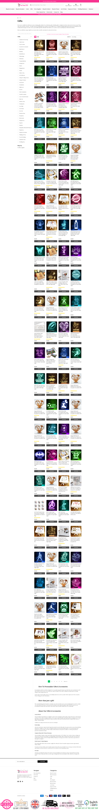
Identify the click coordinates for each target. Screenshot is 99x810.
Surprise (21, 125)
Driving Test (21, 63)
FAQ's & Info (49, 12)
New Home (21, 108)
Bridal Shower (22, 53)
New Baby (21, 106)
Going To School (22, 80)
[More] (41, 8)
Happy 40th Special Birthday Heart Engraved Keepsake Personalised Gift (76, 386)
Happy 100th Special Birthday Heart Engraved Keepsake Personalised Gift (76, 437)
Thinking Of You (22, 134)
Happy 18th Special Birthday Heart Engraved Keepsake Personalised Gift (51, 488)
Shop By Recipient (20, 9)
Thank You (21, 130)
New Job (21, 111)
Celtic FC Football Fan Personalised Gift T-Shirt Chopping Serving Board (39, 283)
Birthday (21, 51)
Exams (20, 70)
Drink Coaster (38, 741)
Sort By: (69, 36)
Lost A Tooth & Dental (23, 96)
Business (91, 9)
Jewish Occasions (22, 94)
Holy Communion (22, 91)
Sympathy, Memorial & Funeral (25, 127)
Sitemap (35, 779)
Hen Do (20, 89)
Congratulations (22, 61)
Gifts (31, 9)
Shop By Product (46, 9)
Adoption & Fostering (23, 39)
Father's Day (21, 72)
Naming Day (21, 103)
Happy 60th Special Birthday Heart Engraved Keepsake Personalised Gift (39, 412)
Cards (27, 9)
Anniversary (21, 42)
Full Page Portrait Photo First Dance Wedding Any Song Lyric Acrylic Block (76, 488)
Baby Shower (21, 49)
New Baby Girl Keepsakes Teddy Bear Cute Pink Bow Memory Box (76, 513)
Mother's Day (22, 101)
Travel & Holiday (22, 137)
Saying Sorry (21, 120)
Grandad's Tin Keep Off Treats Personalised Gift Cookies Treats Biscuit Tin (51, 182)
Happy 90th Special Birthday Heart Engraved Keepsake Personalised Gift (39, 437)
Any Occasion (22, 44)
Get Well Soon (22, 75)
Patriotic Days (22, 113)
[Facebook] (18, 781)
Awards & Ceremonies (23, 46)
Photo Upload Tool (41, 12)
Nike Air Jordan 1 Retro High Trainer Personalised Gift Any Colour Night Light (39, 182)
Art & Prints (63, 9)
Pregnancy (21, 115)
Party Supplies (37, 9)
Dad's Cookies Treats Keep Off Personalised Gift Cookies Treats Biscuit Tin (64, 463)
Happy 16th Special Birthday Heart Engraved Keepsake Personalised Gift (76, 412)
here (40, 695)
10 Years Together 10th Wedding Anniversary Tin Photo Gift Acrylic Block (51, 591)
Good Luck (21, 82)
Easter (20, 65)
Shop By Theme (55, 9)
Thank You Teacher (23, 132)
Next (65, 681)
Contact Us (56, 12)
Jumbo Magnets (45, 741)
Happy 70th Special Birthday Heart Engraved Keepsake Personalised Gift (51, 565)
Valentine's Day (22, 139)
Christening (21, 56)
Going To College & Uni (24, 77)
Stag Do (21, 122)
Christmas (21, 58)
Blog (61, 12)
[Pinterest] (22, 781)
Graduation (21, 84)
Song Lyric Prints (72, 9)
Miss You (21, 99)
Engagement (21, 68)
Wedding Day (22, 141)
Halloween (21, 87)
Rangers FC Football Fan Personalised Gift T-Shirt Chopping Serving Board (51, 258)
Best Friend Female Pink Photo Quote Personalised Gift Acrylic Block (76, 641)
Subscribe (42, 761)
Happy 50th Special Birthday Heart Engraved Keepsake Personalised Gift (51, 207)
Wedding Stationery (82, 9)
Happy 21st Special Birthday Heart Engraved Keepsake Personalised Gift (64, 591)
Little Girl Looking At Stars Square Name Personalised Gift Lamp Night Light (51, 283)
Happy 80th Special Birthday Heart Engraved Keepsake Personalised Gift (51, 309)
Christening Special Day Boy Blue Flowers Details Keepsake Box (51, 667)
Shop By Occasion (10, 9)
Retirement (21, 118)
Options (40, 61)
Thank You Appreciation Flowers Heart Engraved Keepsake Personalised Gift (64, 53)
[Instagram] (20, 781)
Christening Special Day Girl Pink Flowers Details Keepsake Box (51, 156)
